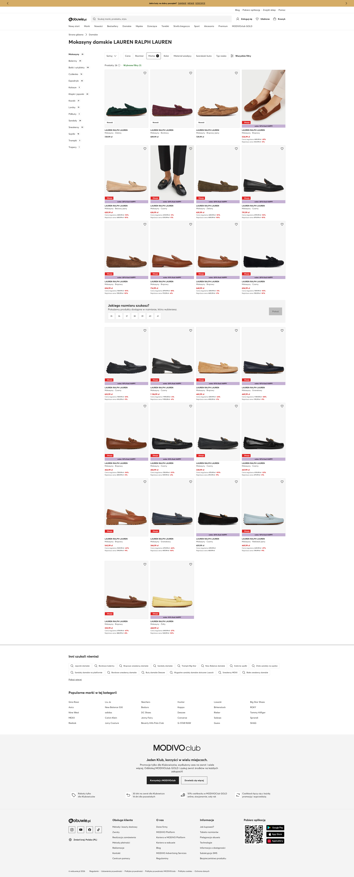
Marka (153, 55)
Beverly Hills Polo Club (152, 723)
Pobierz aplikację (251, 10)
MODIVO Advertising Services (171, 853)
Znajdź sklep (269, 10)
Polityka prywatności (134, 871)
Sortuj (109, 55)
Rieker (217, 712)
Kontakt (116, 853)
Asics (71, 707)
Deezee (181, 712)
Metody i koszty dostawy (124, 826)
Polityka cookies (185, 871)
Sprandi (254, 717)
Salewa (217, 717)
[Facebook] (89, 829)
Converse (182, 717)
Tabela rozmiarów (209, 832)
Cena (128, 55)
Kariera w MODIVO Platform (170, 837)
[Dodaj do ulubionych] (145, 73)
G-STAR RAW (184, 723)
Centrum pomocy (121, 858)
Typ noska (221, 55)
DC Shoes (146, 712)
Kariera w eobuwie (165, 842)
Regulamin (94, 871)
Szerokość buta (204, 55)
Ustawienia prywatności (111, 871)
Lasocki (218, 702)
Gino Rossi (74, 702)
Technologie (206, 842)
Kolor (166, 55)
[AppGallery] (275, 841)
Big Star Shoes (257, 702)
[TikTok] (98, 829)
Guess (217, 723)
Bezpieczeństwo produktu (213, 858)
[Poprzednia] (7, 3)
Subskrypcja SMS (208, 853)
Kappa (181, 707)
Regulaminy (162, 858)
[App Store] (275, 834)
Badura (145, 707)
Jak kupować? (207, 826)
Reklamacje (118, 847)
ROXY (253, 707)
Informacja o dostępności (212, 847)
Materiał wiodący (182, 55)
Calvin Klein (111, 717)
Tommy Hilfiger (258, 712)
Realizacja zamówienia (124, 837)
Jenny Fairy (147, 717)
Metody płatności (121, 842)
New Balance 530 (114, 707)
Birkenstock (220, 707)
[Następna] (346, 3)
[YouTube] (80, 829)
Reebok (72, 723)
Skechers (145, 702)
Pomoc (281, 10)
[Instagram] (72, 829)
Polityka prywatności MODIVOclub (160, 871)
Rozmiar (139, 55)
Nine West (74, 712)
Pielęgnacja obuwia (210, 837)
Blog (237, 10)
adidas (108, 712)
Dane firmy (161, 826)
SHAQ (253, 723)
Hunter (181, 702)
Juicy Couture (112, 723)
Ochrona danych (202, 871)
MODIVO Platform (165, 832)
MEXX (72, 717)
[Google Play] (275, 828)
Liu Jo (108, 702)
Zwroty (115, 832)
